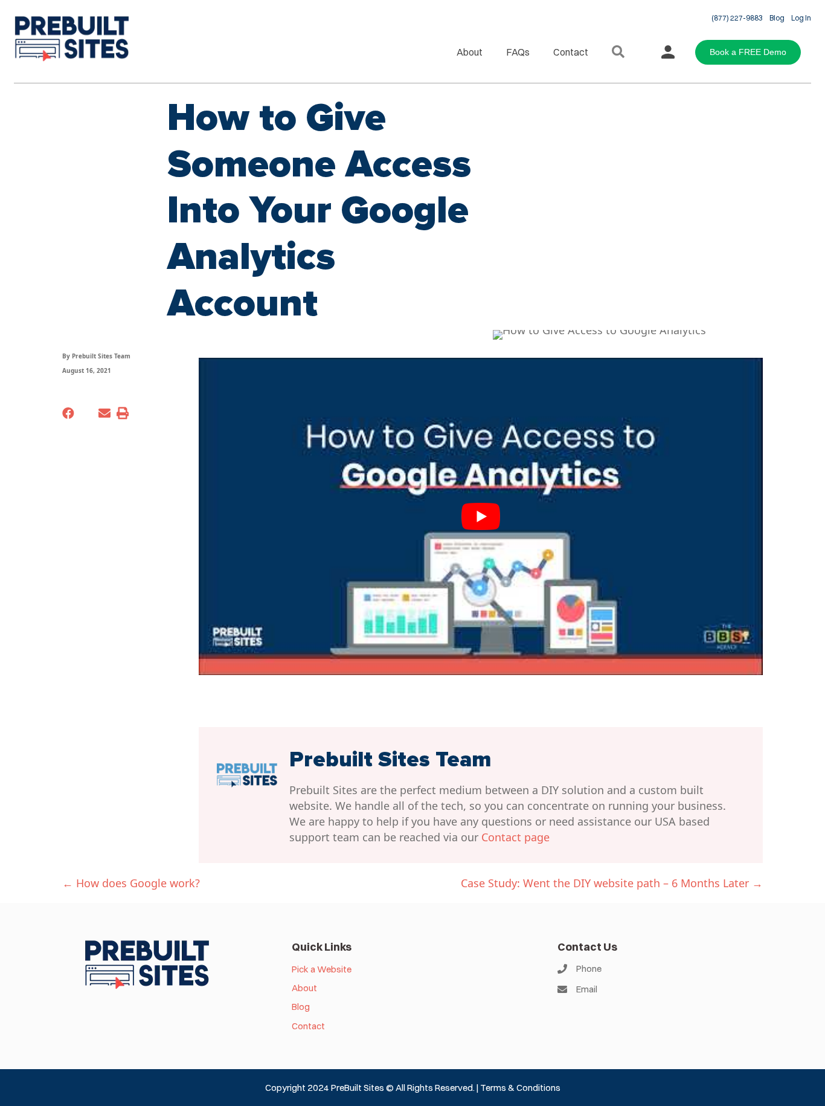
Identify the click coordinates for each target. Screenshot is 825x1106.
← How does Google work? (131, 883)
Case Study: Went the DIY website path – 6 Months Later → (612, 883)
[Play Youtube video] (481, 516)
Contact (570, 52)
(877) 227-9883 (737, 18)
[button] (620, 52)
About (470, 52)
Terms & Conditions (520, 1087)
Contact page (515, 837)
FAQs (518, 52)
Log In (801, 18)
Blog (777, 18)
